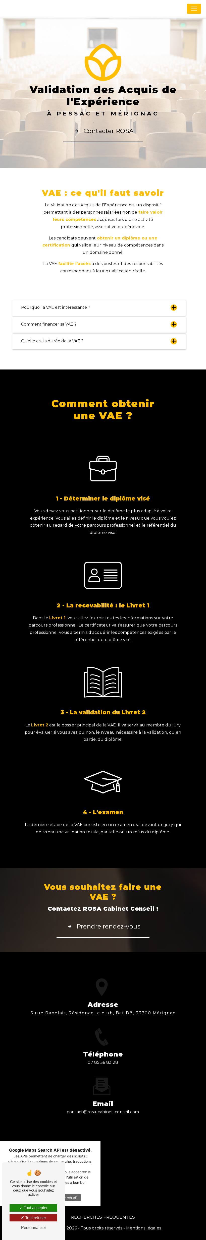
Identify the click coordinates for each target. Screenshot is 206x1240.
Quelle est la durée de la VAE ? (52, 341)
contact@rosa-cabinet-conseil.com (103, 1111)
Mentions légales (143, 1228)
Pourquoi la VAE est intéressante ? (55, 307)
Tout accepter (35, 1208)
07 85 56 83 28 (103, 1062)
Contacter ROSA (109, 131)
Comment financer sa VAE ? (49, 324)
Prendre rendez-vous (108, 926)
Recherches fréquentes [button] (103, 1217)
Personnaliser (33, 1227)
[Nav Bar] (194, 9)
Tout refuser (35, 1218)
